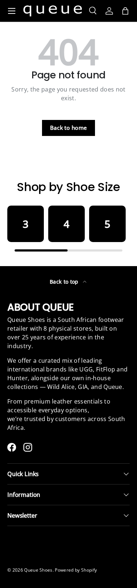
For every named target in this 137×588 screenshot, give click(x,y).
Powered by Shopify (76, 570)
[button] (125, 11)
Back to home (68, 127)
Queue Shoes (38, 570)
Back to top (65, 281)
